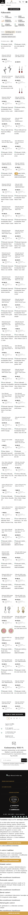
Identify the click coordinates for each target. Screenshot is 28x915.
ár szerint (18, 32)
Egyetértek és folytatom (14, 843)
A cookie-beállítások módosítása (9, 845)
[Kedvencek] (23, 2)
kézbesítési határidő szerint (8, 37)
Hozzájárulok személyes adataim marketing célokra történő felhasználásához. (14, 765)
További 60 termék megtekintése (14, 714)
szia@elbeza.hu (15, 809)
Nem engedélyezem (5, 877)
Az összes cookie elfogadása (10, 860)
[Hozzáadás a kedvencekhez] (12, 45)
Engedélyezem (16, 877)
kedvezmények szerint (7, 34)
